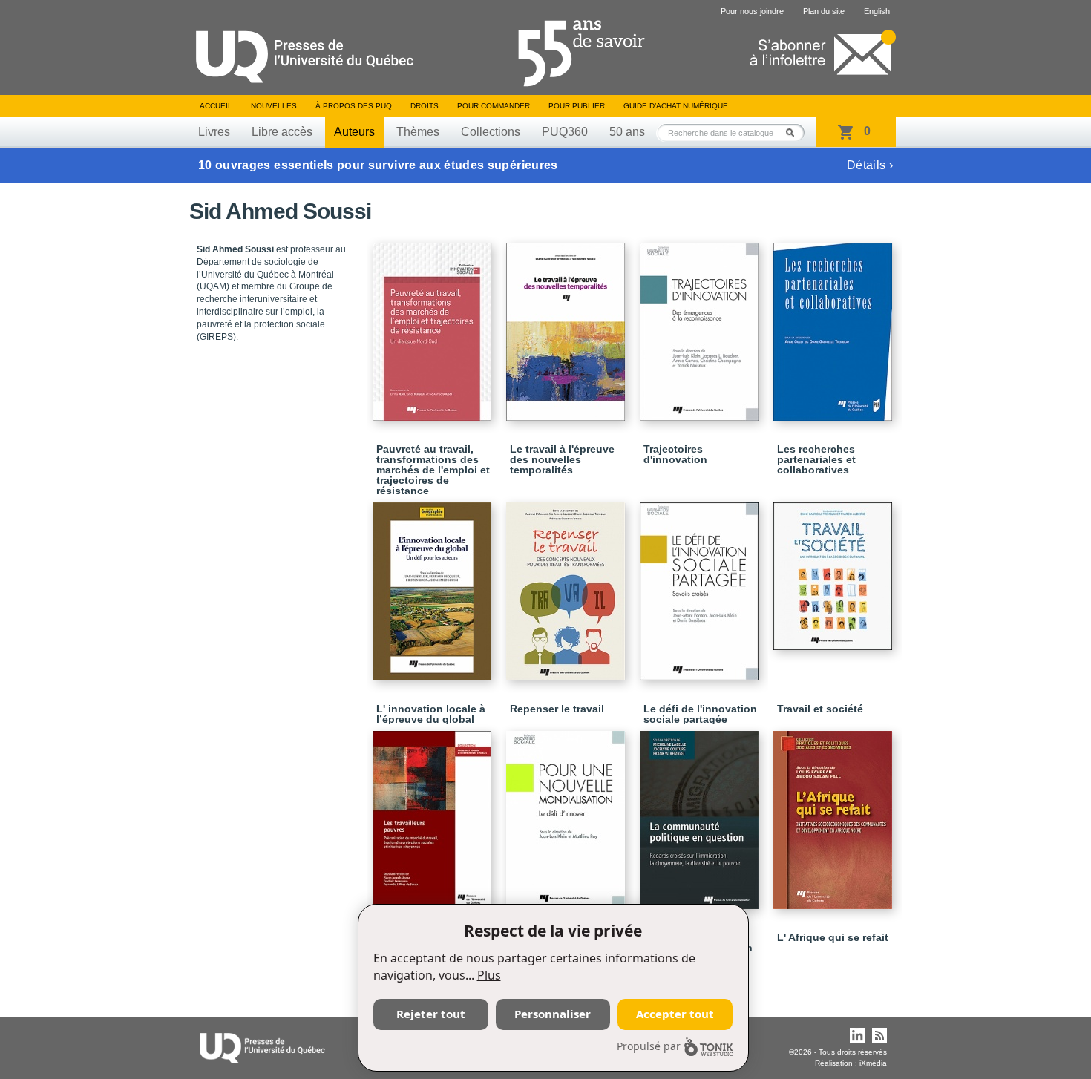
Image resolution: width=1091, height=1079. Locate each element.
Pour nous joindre (752, 11)
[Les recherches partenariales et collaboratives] (835, 325)
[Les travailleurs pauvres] (434, 813)
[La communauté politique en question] (701, 813)
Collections (490, 131)
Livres (214, 131)
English (877, 11)
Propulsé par (649, 1046)
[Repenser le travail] (568, 585)
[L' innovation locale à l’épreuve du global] (434, 585)
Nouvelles (274, 106)
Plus (489, 975)
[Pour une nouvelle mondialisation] (568, 813)
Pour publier (576, 106)
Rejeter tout (430, 1013)
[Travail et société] (835, 569)
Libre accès (282, 131)
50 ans (627, 131)
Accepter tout (675, 1013)
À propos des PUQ (353, 106)
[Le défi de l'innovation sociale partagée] (701, 585)
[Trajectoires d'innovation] (701, 325)
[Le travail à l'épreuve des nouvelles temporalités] (568, 325)
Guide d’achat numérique (675, 106)
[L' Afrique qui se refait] (835, 813)
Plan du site (824, 11)
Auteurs (354, 131)
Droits (424, 106)
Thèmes (417, 131)
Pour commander (493, 106)
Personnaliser (552, 1013)
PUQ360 (565, 131)
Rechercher (794, 132)
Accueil (216, 106)
